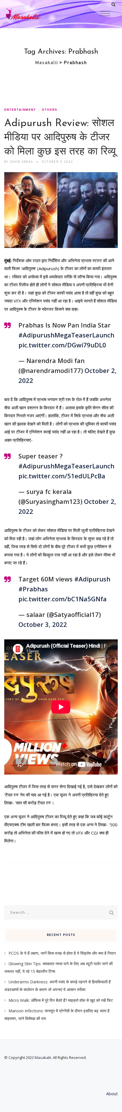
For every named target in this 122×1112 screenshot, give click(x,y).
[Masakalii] (34, 14)
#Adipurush (92, 579)
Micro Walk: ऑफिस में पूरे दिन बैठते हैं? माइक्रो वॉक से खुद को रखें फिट (61, 1000)
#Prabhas (33, 589)
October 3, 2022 (42, 624)
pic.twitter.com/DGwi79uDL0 (62, 345)
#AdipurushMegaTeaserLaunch (66, 335)
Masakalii (43, 1057)
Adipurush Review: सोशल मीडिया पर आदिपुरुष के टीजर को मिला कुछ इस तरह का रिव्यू (60, 137)
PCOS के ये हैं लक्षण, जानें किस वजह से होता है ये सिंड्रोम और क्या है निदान (62, 953)
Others (49, 110)
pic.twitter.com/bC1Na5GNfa (62, 598)
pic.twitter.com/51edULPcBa (61, 475)
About (112, 1093)
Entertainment (20, 110)
